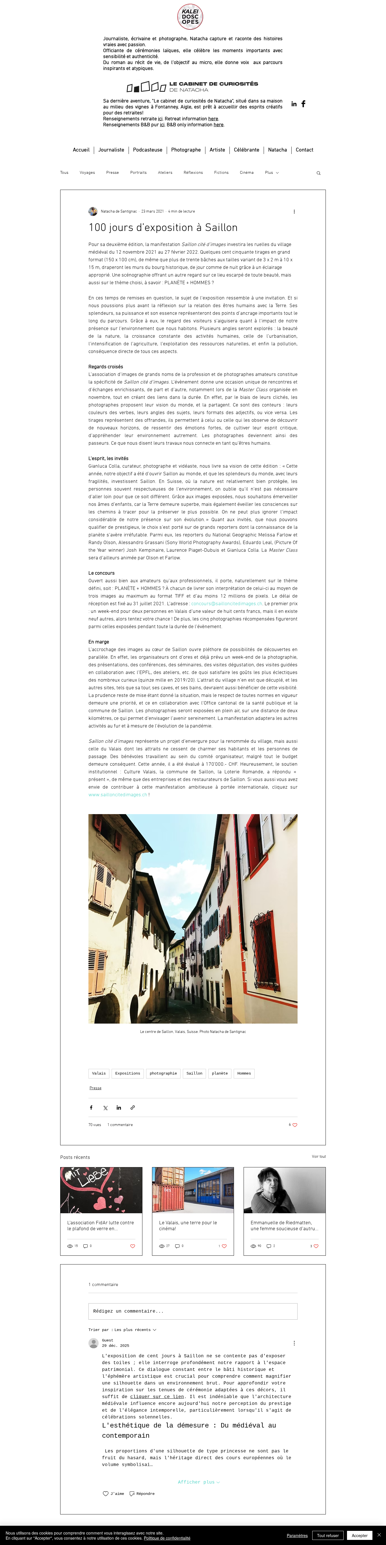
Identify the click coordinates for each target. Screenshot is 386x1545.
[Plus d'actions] (294, 211)
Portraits (138, 172)
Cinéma (247, 172)
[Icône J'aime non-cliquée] (105, 1493)
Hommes (244, 1073)
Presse (112, 172)
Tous (64, 172)
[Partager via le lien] (132, 1107)
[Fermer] (379, 1535)
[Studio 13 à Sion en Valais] (193, 1190)
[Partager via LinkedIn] (119, 1107)
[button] (318, 172)
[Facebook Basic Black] (303, 103)
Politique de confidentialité (167, 1538)
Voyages (87, 172)
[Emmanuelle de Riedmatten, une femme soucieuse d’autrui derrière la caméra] (285, 1190)
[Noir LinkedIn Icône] (294, 103)
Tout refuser (328, 1535)
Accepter (360, 1535)
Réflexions (193, 172)
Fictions (221, 172)
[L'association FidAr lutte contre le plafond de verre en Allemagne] (101, 1190)
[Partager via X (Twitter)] (105, 1107)
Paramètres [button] (297, 1535)
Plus (269, 172)
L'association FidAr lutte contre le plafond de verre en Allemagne (100, 1226)
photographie (163, 1073)
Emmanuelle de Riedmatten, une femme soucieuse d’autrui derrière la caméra (283, 1226)
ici (160, 119)
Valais (99, 1073)
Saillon (194, 1073)
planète (220, 1073)
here (213, 119)
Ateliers (165, 172)
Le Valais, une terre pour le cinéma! (188, 1226)
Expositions (127, 1073)
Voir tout (319, 1156)
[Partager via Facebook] (91, 1107)
